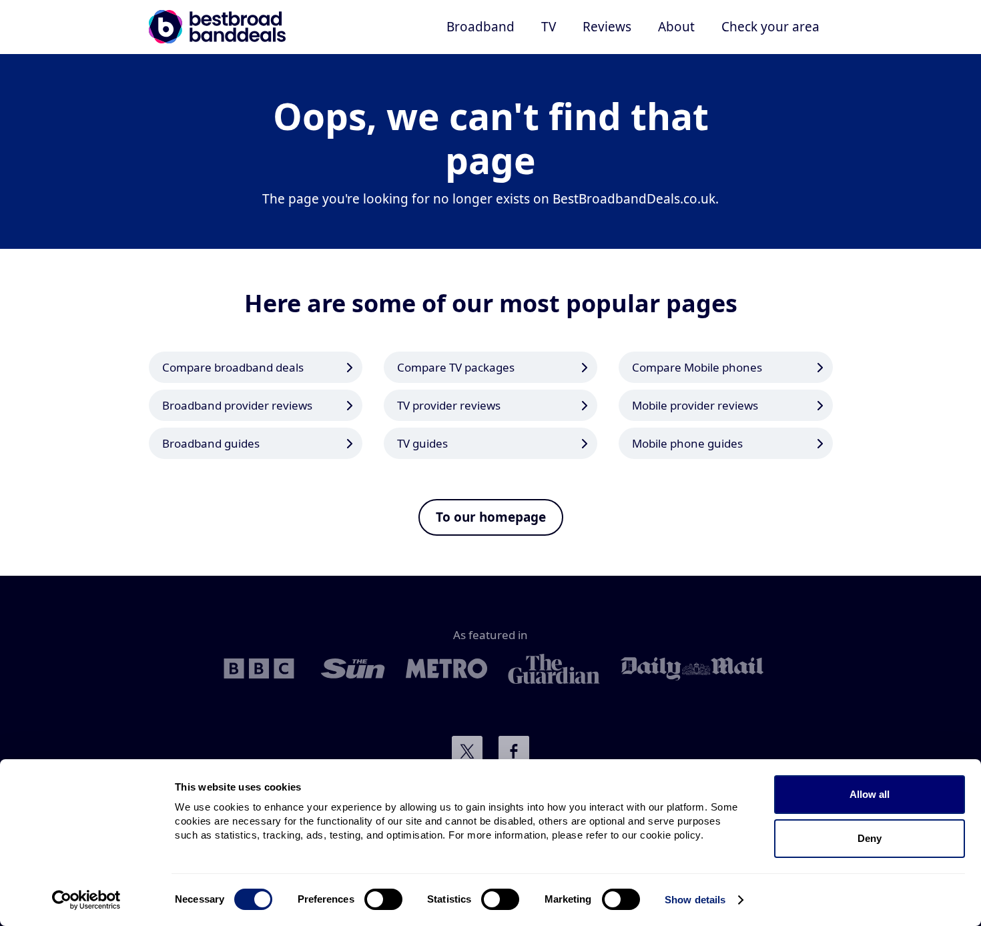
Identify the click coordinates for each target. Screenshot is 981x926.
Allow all (870, 794)
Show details (695, 899)
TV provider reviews (449, 405)
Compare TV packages (456, 367)
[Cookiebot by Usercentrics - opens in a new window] (86, 900)
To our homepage (491, 517)
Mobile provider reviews (695, 405)
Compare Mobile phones (697, 367)
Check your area (770, 26)
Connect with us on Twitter (467, 751)
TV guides (422, 443)
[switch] (383, 899)
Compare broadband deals (233, 367)
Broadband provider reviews (237, 405)
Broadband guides (211, 443)
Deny (870, 838)
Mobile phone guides (687, 443)
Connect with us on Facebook (514, 751)
